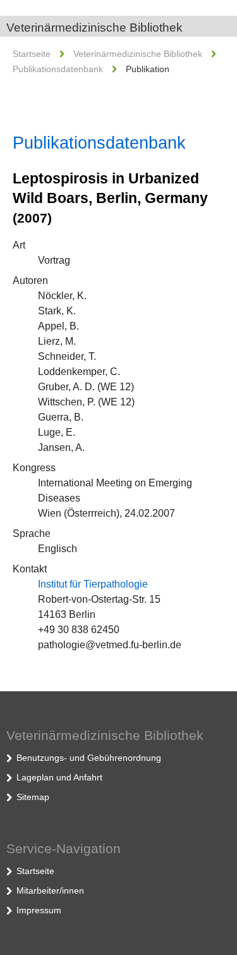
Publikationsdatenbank (58, 69)
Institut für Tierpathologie (93, 584)
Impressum (38, 910)
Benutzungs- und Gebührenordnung (88, 758)
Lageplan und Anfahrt (59, 777)
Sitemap (32, 797)
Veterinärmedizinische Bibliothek (94, 27)
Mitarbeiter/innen (50, 890)
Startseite (32, 54)
